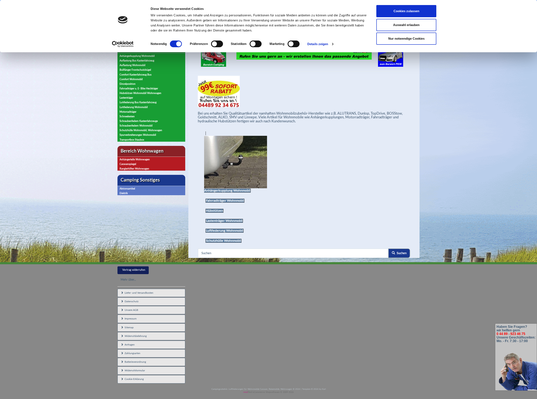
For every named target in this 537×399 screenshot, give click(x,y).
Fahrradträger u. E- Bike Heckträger (139, 88)
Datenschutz (130, 301)
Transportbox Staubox (132, 140)
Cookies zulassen (406, 11)
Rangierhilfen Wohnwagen (134, 168)
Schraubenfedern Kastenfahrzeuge (139, 121)
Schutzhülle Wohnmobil (223, 240)
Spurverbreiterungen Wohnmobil (138, 135)
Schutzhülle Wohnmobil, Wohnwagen (141, 130)
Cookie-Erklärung (133, 379)
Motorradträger (128, 112)
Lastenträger (126, 98)
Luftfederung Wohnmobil (134, 107)
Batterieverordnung (134, 362)
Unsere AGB (130, 310)
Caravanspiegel (128, 164)
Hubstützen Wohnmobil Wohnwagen (140, 93)
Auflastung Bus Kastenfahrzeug (137, 60)
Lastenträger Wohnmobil (224, 220)
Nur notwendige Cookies (406, 38)
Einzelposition (128, 84)
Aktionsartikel (127, 188)
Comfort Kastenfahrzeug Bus (135, 74)
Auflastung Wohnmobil (132, 65)
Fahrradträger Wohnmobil (225, 200)
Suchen (401, 253)
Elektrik (124, 193)
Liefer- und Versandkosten (138, 293)
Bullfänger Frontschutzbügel (135, 70)
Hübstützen (214, 210)
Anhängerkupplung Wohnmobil (137, 56)
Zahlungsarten (131, 353)
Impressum (130, 318)
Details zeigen (317, 44)
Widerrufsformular (134, 370)
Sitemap (128, 327)
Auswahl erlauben (406, 25)
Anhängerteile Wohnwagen (135, 159)
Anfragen (129, 344)
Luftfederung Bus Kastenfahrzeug (138, 102)
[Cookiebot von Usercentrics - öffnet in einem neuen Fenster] (122, 44)
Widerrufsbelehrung (135, 336)
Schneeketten (127, 116)
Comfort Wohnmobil (131, 79)
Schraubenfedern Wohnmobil (136, 125)
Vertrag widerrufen (133, 270)
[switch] (217, 44)
